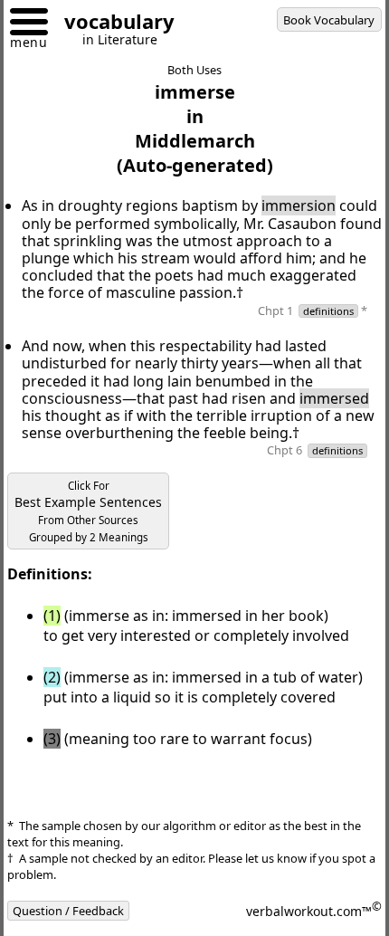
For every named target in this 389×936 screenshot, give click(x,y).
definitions (328, 311)
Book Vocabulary (329, 20)
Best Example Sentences (88, 511)
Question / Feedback (68, 911)
